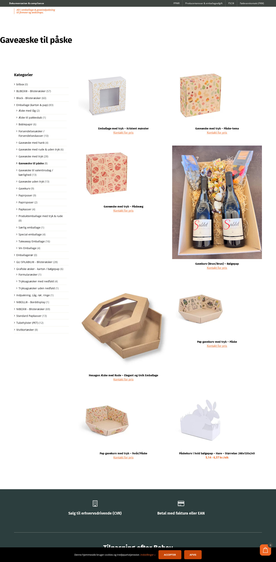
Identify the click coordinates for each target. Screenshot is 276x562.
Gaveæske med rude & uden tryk (39, 149)
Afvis (193, 554)
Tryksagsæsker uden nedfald (37, 288)
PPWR (176, 3)
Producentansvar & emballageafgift (203, 3)
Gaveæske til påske (31, 163)
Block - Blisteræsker (28, 98)
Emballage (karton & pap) (32, 105)
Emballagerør (24, 255)
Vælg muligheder (189, 421)
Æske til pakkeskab (30, 117)
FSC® (231, 3)
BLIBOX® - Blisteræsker (31, 91)
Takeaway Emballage (32, 241)
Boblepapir (25, 124)
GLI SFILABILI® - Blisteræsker (34, 262)
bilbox (20, 84)
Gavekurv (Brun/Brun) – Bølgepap (217, 263)
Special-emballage (30, 234)
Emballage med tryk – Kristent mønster (123, 128)
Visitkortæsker (25, 329)
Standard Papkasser (28, 316)
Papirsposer (26, 202)
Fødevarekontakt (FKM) (252, 3)
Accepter (170, 554)
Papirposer (25, 195)
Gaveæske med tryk (31, 156)
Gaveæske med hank (31, 142)
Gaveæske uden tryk (31, 181)
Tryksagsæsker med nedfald (36, 281)
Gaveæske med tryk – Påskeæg (123, 206)
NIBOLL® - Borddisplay (30, 302)
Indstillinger (147, 554)
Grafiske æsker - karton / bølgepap (38, 269)
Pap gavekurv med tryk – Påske (217, 341)
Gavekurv (24, 188)
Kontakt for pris (123, 132)
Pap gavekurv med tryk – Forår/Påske (123, 453)
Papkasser (25, 209)
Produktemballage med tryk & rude (41, 216)
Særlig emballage (29, 227)
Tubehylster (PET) (27, 323)
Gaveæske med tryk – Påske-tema (217, 128)
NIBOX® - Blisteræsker (30, 309)
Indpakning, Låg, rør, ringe (33, 295)
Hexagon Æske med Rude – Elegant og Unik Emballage (123, 375)
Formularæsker (28, 274)
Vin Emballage (27, 248)
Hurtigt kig (107, 96)
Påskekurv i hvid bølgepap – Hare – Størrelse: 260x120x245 (217, 453)
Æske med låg (27, 110)
